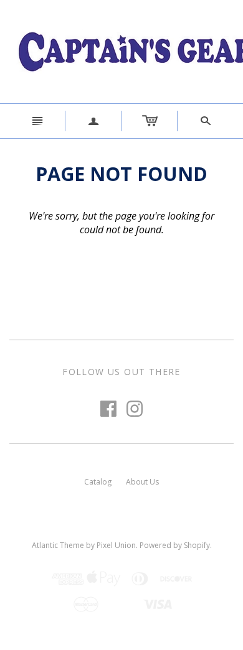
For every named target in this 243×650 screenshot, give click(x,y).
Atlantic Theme (58, 545)
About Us (142, 481)
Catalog (98, 481)
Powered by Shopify (175, 545)
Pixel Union (116, 545)
